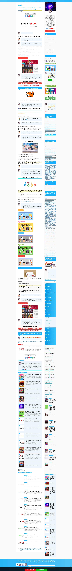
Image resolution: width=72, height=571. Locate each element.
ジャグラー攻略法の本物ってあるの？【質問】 (31, 418)
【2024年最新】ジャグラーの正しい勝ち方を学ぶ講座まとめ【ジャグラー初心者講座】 (50, 131)
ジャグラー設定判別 (48, 326)
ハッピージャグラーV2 (48, 303)
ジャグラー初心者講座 (20, 560)
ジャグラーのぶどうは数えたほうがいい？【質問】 (31, 527)
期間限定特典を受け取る (41, 569)
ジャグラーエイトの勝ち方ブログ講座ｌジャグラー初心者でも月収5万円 (36, 0)
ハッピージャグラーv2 (47, 385)
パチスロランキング (47, 112)
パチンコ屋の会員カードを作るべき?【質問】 (30, 534)
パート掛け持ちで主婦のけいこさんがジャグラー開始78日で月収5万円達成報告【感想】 (50, 228)
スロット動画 (49, 561)
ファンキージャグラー (47, 387)
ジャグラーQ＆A (20, 469)
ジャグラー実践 (47, 334)
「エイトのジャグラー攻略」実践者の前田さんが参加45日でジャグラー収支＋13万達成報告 (50, 239)
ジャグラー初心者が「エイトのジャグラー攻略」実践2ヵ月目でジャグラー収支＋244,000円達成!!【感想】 (50, 203)
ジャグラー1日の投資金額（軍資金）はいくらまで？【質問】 (32, 520)
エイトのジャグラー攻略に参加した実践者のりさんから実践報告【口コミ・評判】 (30, 548)
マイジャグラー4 (48, 286)
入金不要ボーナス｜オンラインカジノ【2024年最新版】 (32, 381)
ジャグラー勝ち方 (47, 369)
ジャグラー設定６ (47, 377)
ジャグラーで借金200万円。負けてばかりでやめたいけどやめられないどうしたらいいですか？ (50, 153)
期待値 (46, 337)
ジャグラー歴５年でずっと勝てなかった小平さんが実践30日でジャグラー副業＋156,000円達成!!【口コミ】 (50, 200)
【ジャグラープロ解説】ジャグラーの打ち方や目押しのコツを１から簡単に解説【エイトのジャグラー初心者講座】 (52, 429)
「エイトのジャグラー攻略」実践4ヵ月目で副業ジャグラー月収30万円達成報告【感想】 (50, 206)
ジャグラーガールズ (47, 366)
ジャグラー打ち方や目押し (48, 320)
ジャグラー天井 (37, 561)
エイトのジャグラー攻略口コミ (48, 361)
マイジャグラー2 (48, 283)
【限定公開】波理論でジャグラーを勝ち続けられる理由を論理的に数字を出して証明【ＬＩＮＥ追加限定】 (50, 168)
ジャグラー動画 (47, 306)
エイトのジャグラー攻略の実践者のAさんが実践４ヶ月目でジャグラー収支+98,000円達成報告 (50, 255)
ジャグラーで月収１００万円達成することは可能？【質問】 (32, 513)
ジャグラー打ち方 (47, 374)
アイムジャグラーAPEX (47, 351)
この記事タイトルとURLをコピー (30, 13)
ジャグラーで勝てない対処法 (22, 470)
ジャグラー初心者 (53, 366)
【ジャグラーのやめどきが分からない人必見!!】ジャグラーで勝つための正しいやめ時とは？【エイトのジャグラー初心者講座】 (33, 405)
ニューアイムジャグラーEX (49, 289)
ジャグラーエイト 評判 (47, 364)
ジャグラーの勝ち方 (48, 317)
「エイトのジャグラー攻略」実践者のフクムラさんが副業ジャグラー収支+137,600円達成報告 (50, 248)
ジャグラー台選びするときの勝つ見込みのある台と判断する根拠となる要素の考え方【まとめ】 (52, 514)
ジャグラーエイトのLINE (48, 340)
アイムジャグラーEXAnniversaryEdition (50, 292)
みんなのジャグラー (52, 348)
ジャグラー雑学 (47, 379)
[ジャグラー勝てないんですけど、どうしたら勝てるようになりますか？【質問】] (31, 16)
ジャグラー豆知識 (52, 377)
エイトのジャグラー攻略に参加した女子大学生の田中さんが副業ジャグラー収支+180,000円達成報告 (50, 242)
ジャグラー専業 (47, 372)
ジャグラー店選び (48, 323)
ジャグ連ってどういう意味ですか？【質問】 (30, 476)
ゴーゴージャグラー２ (48, 297)
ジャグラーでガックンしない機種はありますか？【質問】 (32, 491)
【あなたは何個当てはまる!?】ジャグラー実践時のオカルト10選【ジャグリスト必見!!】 (52, 531)
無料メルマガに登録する (50, 98)
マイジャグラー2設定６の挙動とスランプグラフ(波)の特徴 (33, 447)
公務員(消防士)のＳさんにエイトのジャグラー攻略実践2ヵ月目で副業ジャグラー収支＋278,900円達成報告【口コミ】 (50, 216)
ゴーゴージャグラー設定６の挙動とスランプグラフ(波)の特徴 (52, 422)
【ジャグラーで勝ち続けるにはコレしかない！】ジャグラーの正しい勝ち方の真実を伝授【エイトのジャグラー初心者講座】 (33, 389)
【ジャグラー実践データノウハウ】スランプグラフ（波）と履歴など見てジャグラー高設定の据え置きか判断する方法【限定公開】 (50, 171)
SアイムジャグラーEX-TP (48, 294)
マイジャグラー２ (47, 392)
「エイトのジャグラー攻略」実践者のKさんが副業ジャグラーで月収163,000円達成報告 (50, 245)
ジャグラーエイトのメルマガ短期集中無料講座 (50, 344)
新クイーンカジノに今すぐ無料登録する (29, 83)
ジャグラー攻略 (47, 328)
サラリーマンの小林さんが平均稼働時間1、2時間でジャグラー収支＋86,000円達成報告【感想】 (50, 225)
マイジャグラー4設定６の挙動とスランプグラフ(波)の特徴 (52, 451)
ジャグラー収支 (47, 312)
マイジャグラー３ (52, 392)
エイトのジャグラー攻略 (48, 356)
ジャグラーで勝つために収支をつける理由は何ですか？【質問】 (33, 498)
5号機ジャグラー (47, 348)
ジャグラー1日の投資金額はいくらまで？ (50, 157)
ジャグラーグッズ (48, 309)
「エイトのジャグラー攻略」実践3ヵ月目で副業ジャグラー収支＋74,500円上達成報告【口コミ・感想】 (50, 209)
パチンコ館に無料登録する (30, 569)
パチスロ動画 (52, 385)
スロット (51, 379)
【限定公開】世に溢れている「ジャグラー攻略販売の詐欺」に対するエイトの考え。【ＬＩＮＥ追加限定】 (50, 174)
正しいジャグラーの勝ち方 (25, 201)
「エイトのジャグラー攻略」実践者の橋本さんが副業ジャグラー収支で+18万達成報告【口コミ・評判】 (50, 233)
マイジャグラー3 (47, 390)
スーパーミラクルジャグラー (49, 300)
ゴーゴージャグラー (48, 295)
